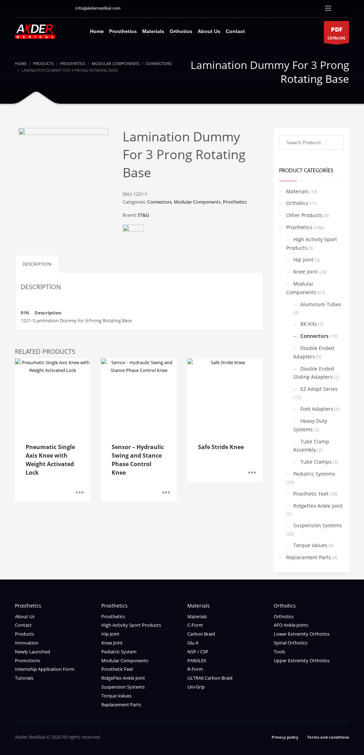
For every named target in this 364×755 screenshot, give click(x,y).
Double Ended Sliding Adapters (313, 373)
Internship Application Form (44, 669)
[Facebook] (63, 8)
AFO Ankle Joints (291, 625)
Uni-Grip (196, 687)
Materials (297, 191)
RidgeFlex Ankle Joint (318, 505)
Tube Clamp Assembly (311, 445)
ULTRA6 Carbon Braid (209, 678)
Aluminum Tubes (320, 304)
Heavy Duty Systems (310, 425)
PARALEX (197, 660)
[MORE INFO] (80, 493)
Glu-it (193, 643)
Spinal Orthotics (290, 643)
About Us (24, 616)
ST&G (143, 215)
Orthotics (297, 203)
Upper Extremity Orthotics (302, 660)
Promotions (27, 660)
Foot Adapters (316, 408)
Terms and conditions (328, 737)
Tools (279, 651)
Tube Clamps (316, 461)
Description (37, 264)
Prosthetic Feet (310, 493)
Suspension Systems (317, 525)
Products (24, 634)
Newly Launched (32, 651)
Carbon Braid (201, 634)
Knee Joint (305, 271)
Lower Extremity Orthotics (302, 634)
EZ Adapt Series (319, 388)
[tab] (37, 264)
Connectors (159, 202)
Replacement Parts (308, 557)
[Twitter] (41, 8)
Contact (23, 625)
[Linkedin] (52, 8)
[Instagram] (20, 8)
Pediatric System (118, 651)
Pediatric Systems (314, 473)
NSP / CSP (197, 651)
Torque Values (310, 545)
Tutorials (24, 678)
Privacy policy (285, 737)
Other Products (304, 215)
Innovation (26, 643)
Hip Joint (303, 259)
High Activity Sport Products (311, 243)
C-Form (195, 625)
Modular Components (197, 202)
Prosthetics (235, 202)
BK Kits (308, 323)
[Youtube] (31, 8)
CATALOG (336, 33)
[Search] (335, 142)
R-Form (195, 669)
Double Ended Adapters (313, 352)
